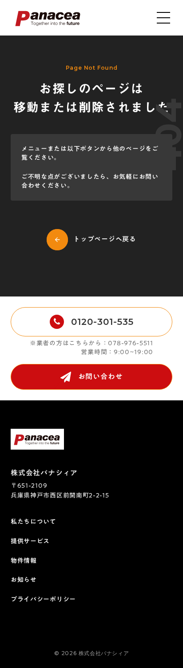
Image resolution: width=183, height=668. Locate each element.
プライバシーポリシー (43, 599)
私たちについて (33, 522)
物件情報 (24, 561)
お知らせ (24, 580)
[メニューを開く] (163, 18)
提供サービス (30, 541)
